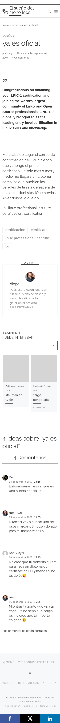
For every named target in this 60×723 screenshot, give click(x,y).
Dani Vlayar (16, 553)
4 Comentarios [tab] (30, 457)
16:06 (37, 601)
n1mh (12, 512)
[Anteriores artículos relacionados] (44, 345)
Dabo (12, 477)
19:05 (37, 517)
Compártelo (10, 718)
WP (19, 706)
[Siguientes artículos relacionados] (53, 345)
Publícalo (30, 718)
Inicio (5, 25)
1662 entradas (21, 307)
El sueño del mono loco (28, 697)
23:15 (37, 481)
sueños (16, 25)
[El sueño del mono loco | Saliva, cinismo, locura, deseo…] (5, 11)
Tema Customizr (48, 706)
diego (10, 53)
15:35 (37, 557)
